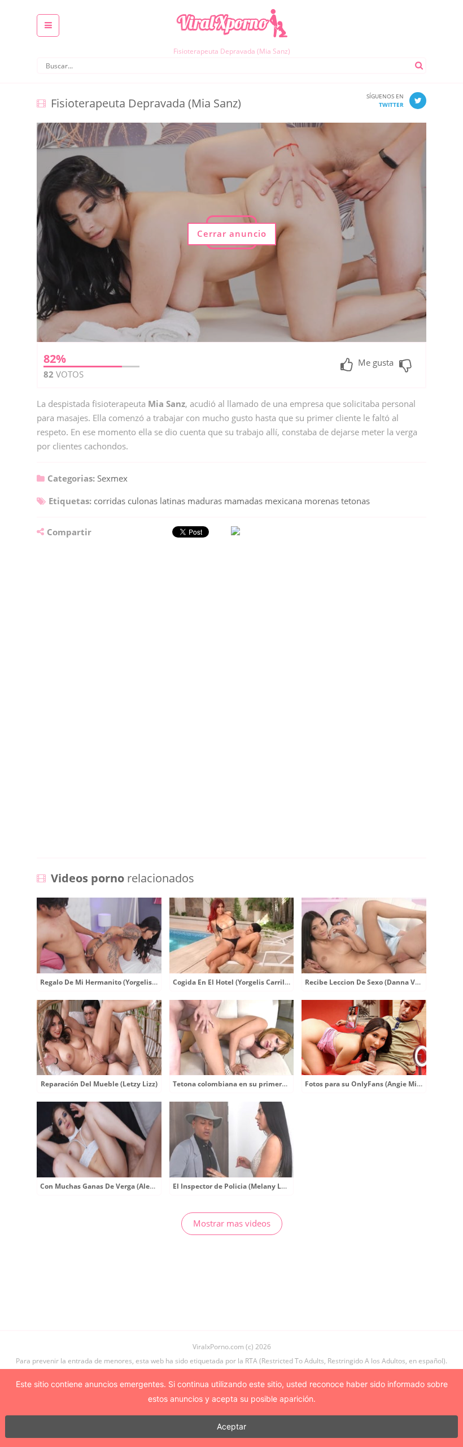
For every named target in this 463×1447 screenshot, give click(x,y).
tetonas (355, 500)
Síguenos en (385, 100)
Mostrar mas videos (231, 1223)
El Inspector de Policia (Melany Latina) (237, 1186)
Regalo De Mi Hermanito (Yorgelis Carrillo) (110, 982)
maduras (204, 500)
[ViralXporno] (231, 8)
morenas (321, 500)
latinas (172, 500)
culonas (143, 500)
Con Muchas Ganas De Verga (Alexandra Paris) (117, 1186)
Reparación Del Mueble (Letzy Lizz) (99, 1084)
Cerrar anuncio (232, 233)
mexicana (283, 500)
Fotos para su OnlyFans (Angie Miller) (367, 1084)
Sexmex (112, 478)
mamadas (243, 500)
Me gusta (376, 363)
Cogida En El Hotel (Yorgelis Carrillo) (233, 982)
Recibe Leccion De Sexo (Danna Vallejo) (370, 982)
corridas (109, 500)
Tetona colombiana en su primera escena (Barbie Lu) (261, 1084)
